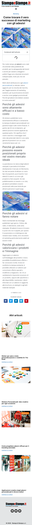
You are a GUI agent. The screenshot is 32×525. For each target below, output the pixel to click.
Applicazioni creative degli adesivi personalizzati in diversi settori (14, 491)
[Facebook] (12, 511)
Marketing (16, 13)
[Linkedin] (19, 511)
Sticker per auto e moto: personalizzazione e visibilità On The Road (15, 357)
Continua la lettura (7, 362)
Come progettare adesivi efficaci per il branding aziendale (15, 447)
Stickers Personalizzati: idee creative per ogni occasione (15, 402)
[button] (16, 8)
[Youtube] (16, 511)
